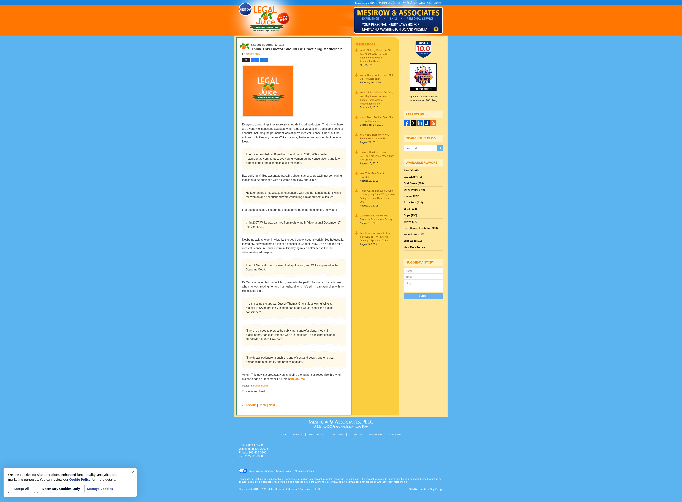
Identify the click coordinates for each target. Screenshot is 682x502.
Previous (249, 405)
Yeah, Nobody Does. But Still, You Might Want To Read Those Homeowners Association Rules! (376, 56)
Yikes (410, 208)
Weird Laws (414, 234)
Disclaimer (337, 434)
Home (263, 405)
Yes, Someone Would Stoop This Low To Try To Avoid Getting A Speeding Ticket (375, 237)
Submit (423, 296)
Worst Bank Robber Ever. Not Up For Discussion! (376, 77)
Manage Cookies (304, 470)
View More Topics (414, 247)
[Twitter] (413, 123)
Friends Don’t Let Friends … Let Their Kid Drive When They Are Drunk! (377, 156)
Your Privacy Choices (261, 470)
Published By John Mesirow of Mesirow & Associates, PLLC (398, 17)
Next (273, 405)
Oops (410, 215)
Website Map (375, 434)
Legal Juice (264, 17)
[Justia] (426, 123)
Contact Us (356, 434)
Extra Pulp (413, 202)
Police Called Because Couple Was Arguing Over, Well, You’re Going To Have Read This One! (377, 196)
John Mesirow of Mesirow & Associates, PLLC (294, 489)
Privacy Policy (316, 434)
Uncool (411, 196)
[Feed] (433, 123)
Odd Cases (414, 183)
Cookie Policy (283, 470)
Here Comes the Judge (421, 228)
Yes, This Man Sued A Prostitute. (372, 175)
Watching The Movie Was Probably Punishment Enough (376, 217)
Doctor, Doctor (260, 385)
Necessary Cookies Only (61, 489)
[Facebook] (407, 123)
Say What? (413, 176)
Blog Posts (395, 434)
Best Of (412, 170)
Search (440, 148)
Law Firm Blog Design (426, 489)
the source (297, 378)
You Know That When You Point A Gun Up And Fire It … (376, 136)
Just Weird (413, 240)
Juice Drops (365, 44)
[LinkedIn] (420, 123)
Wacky (411, 221)
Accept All (21, 489)
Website (297, 434)
